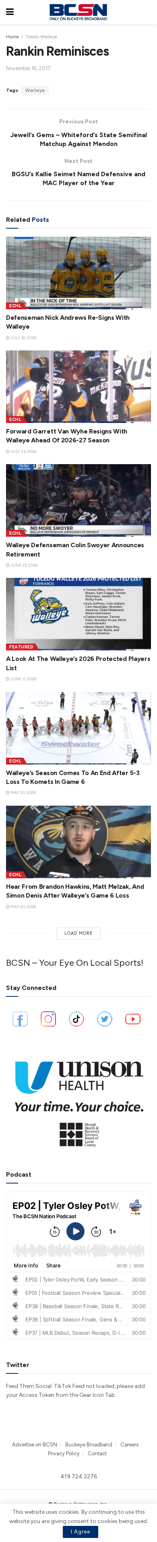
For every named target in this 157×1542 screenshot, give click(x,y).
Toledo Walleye (41, 37)
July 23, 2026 (23, 451)
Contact (97, 1453)
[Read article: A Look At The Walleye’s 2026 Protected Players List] (78, 614)
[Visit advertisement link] (78, 1100)
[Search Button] (147, 12)
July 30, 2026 (23, 337)
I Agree (80, 1532)
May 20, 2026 (23, 792)
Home (12, 37)
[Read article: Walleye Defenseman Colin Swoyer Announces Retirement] (78, 500)
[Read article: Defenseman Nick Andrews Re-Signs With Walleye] (78, 273)
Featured (21, 647)
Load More (78, 933)
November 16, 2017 (28, 68)
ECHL (15, 305)
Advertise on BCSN (34, 1445)
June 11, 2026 (23, 678)
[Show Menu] (10, 12)
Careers (129, 1445)
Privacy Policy (64, 1453)
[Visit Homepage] (78, 12)
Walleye (35, 90)
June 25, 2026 (23, 565)
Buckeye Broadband (88, 1445)
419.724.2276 (78, 1476)
